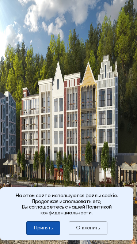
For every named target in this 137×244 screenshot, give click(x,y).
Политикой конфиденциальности (76, 209)
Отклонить (88, 227)
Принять (43, 227)
